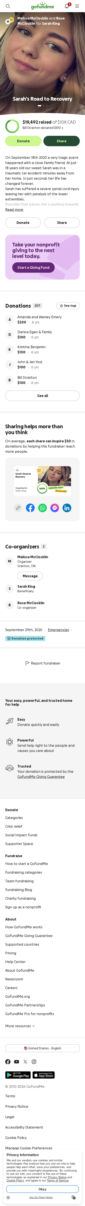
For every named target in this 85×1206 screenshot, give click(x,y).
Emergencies (58, 630)
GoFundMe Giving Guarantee (41, 777)
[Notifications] (66, 6)
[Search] (7, 6)
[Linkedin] (67, 508)
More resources (18, 1026)
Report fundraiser (45, 663)
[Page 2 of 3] (43, 105)
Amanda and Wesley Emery (39, 317)
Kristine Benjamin (31, 347)
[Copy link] (18, 508)
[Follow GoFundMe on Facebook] (7, 1061)
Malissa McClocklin (32, 557)
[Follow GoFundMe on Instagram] (34, 1061)
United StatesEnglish (44, 1048)
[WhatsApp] (42, 508)
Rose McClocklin (30, 603)
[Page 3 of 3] (46, 105)
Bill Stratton (27, 377)
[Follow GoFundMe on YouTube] (16, 1061)
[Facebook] (30, 508)
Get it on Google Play (18, 1075)
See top (70, 305)
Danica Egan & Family (34, 332)
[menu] (77, 6)
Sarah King (26, 586)
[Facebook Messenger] (54, 508)
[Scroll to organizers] (11, 20)
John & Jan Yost (29, 362)
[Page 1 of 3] (39, 105)
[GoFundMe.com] (42, 6)
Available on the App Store (43, 1075)
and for (41, 20)
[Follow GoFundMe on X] (25, 1061)
